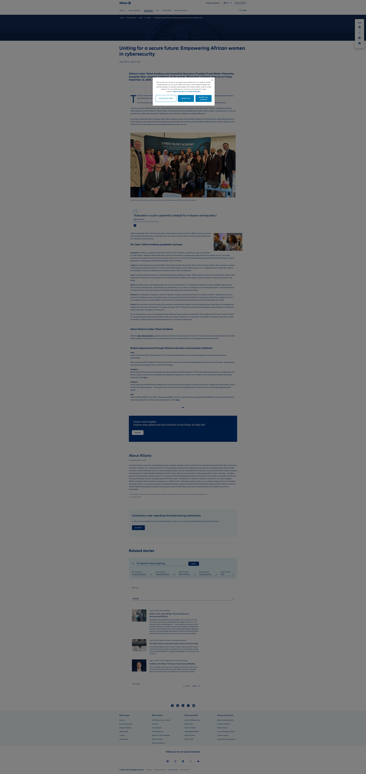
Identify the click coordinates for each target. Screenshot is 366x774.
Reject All (185, 98)
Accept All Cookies (203, 98)
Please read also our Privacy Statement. (187, 91)
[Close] (212, 80)
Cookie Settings (166, 98)
